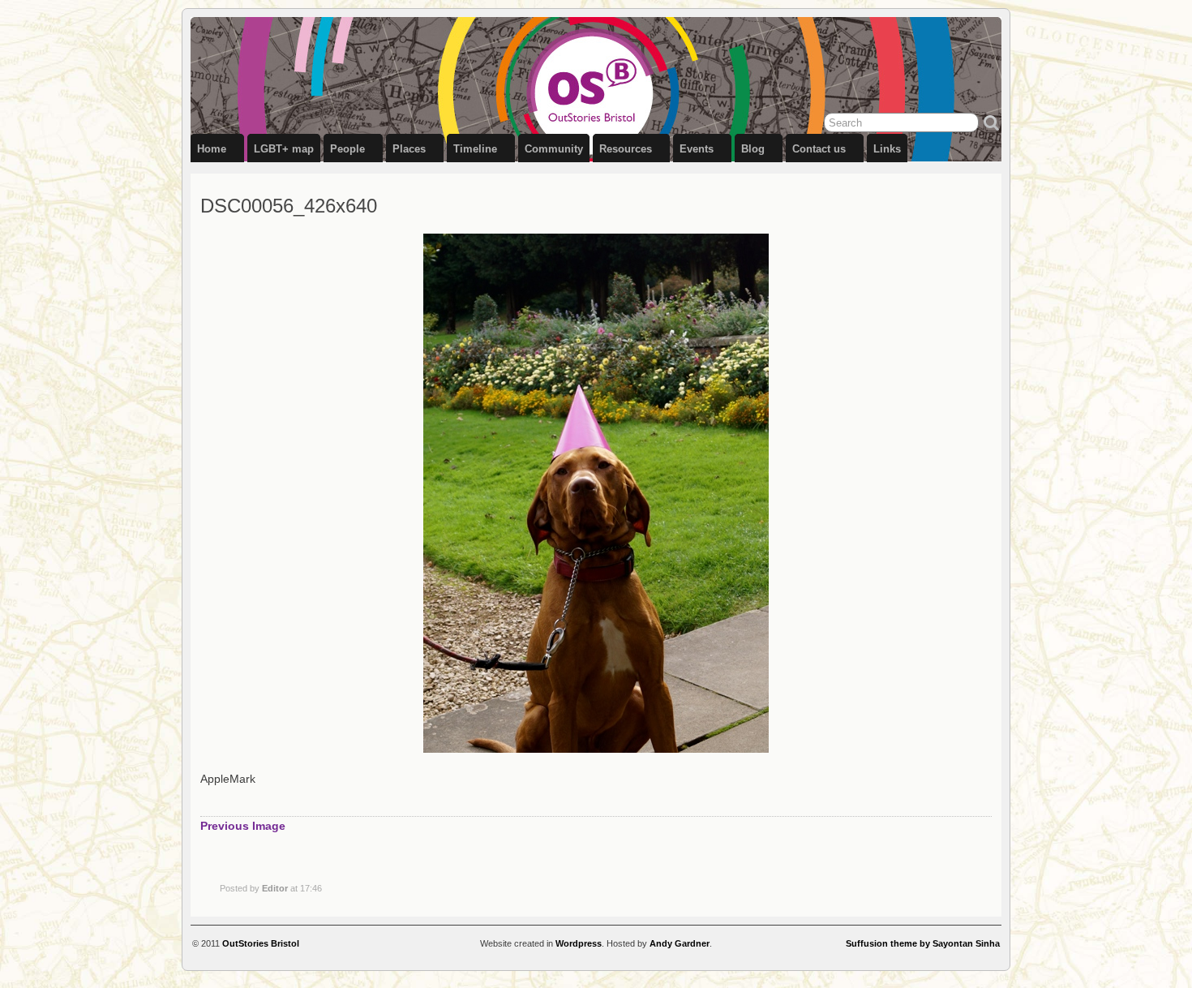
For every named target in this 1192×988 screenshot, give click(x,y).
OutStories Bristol (260, 943)
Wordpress (578, 943)
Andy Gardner (680, 943)
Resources (625, 149)
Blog (753, 149)
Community (554, 149)
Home (211, 149)
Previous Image (242, 825)
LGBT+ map (284, 149)
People (347, 149)
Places (409, 149)
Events (697, 149)
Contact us (819, 149)
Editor (275, 888)
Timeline (475, 149)
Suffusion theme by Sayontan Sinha (923, 943)
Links (887, 149)
